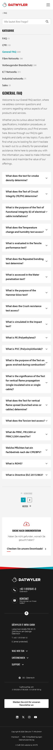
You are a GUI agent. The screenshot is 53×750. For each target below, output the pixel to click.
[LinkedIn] (17, 717)
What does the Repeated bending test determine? (25, 261)
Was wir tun (18, 651)
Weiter (25, 506)
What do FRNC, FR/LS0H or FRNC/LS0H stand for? (21, 434)
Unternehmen (18, 658)
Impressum (15, 737)
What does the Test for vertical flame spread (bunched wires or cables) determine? (23, 405)
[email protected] (21, 641)
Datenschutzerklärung (26, 740)
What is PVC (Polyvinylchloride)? (24, 349)
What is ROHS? (14, 463)
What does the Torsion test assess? (25, 420)
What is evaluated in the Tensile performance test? (24, 245)
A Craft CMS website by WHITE (26, 745)
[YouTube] (35, 717)
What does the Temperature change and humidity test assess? (25, 230)
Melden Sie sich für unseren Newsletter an (26, 703)
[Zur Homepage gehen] (15, 4)
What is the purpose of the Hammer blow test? (21, 292)
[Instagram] (29, 717)
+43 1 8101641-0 (20, 637)
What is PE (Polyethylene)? (21, 337)
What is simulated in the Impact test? (24, 324)
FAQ (5, 13)
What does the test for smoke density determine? (22, 178)
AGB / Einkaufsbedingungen (32, 737)
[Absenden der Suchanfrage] (47, 22)
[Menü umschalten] (48, 4)
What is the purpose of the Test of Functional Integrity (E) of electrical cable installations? (25, 212)
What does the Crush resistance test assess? (23, 308)
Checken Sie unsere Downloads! (25, 548)
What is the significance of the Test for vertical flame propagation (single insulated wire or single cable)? (25, 382)
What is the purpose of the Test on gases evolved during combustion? (25, 362)
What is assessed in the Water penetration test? (22, 277)
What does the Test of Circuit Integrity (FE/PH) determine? (22, 194)
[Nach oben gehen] (26, 613)
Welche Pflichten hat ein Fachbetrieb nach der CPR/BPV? (23, 450)
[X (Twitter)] (23, 717)
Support (16, 664)
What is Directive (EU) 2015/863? (24, 474)
